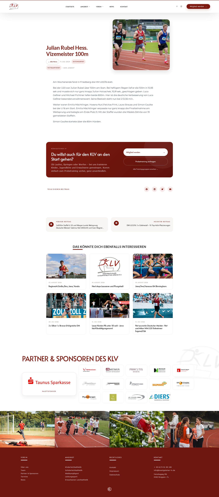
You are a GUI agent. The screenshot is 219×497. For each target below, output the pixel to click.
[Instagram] (181, 6)
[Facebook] (177, 6)
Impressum (114, 471)
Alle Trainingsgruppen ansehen (145, 169)
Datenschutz (115, 475)
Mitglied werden (145, 152)
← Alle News (52, 61)
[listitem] (66, 272)
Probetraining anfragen (145, 161)
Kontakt (113, 467)
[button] (146, 189)
